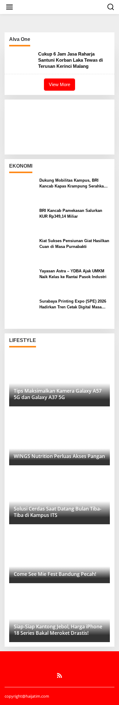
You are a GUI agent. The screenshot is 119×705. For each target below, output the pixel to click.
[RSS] (59, 675)
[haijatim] (60, 6)
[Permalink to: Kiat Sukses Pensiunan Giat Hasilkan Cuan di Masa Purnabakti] (22, 250)
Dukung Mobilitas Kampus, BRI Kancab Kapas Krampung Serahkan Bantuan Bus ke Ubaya (72, 183)
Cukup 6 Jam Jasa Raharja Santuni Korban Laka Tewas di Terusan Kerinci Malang (70, 60)
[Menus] (9, 7)
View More (59, 84)
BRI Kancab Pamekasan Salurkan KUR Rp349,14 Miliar (70, 213)
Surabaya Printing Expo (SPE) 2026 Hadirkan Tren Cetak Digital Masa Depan (72, 304)
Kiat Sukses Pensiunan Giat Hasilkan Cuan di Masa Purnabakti (74, 243)
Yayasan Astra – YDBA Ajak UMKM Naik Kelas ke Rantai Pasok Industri (72, 274)
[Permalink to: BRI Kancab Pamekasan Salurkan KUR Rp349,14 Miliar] (22, 220)
